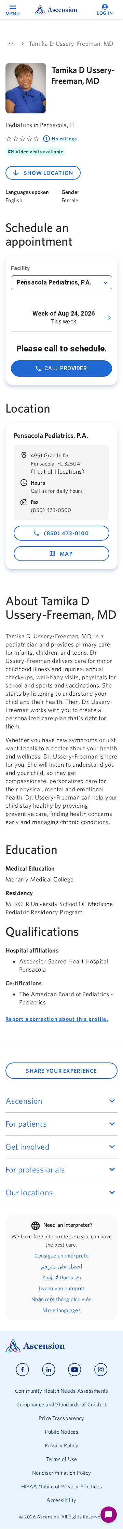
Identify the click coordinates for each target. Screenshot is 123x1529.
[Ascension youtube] (74, 1369)
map (66, 554)
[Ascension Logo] (61, 1346)
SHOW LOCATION (48, 173)
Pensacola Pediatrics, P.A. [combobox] (54, 282)
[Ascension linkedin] (48, 1369)
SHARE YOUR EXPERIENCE (61, 1071)
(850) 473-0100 (66, 533)
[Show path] (11, 43)
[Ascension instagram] (100, 1369)
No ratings (64, 138)
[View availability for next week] (109, 317)
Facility (20, 268)
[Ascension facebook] (22, 1369)
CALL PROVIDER (65, 368)
